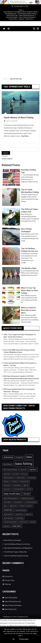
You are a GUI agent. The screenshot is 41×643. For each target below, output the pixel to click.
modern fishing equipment (10, 498)
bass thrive (23, 469)
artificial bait (8, 457)
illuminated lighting (19, 489)
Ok (14, 639)
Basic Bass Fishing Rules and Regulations (18, 548)
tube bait (32, 522)
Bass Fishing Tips (12, 15)
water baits (16, 526)
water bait (6, 526)
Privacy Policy (13, 19)
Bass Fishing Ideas (12, 17)
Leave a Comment (11, 121)
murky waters (7, 502)
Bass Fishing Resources (26, 15)
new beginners (18, 502)
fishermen (6, 481)
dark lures (24, 474)
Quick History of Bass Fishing (27, 13)
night (5, 506)
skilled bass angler (21, 510)
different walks (21, 477)
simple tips (8, 510)
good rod (26, 485)
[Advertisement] (20, 52)
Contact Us (29, 19)
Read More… (25, 136)
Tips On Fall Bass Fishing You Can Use (17, 544)
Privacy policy (23, 639)
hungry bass (7, 489)
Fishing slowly (16, 485)
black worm (7, 474)
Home (20, 10)
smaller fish (19, 514)
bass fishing (23, 464)
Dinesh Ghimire (33, 616)
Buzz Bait (15, 474)
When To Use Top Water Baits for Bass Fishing (29, 290)
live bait (27, 494)
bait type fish (19, 457)
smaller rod (28, 514)
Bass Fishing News (13, 328)
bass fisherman (8, 464)
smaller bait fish (8, 514)
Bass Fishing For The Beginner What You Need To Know (20, 12)
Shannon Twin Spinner (26, 506)
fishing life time (24, 481)
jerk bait (29, 489)
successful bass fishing (10, 522)
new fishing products (30, 502)
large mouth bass (12, 493)
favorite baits (31, 477)
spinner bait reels (8, 518)
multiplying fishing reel (27, 498)
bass (29, 457)
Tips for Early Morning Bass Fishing (16, 556)
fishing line (7, 485)
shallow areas (13, 506)
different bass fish (9, 477)
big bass (33, 470)
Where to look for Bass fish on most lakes (28, 310)
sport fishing (19, 518)
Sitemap (21, 19)
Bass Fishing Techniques (27, 17)
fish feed (14, 481)
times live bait (23, 522)
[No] (38, 635)
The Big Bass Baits (10, 13)
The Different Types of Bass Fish (15, 552)
